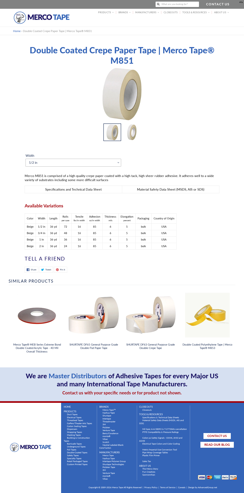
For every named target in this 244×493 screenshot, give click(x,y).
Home (17, 31)
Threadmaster (109, 421)
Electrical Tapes (74, 417)
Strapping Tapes (74, 432)
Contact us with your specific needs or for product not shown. (122, 392)
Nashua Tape (109, 412)
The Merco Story (150, 468)
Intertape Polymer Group (114, 461)
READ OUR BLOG (217, 444)
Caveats (181, 487)
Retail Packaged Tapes (77, 461)
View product (37, 318)
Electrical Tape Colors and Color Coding (161, 443)
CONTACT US (217, 436)
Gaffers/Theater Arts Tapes (79, 423)
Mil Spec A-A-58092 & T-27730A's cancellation (164, 429)
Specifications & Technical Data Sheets (160, 417)
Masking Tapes (74, 435)
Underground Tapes (76, 446)
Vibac (105, 439)
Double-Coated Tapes (77, 452)
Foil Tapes (71, 449)
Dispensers (72, 429)
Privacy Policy (150, 487)
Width (30, 155)
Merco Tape (108, 455)
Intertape (107, 418)
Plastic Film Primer (151, 455)
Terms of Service (167, 487)
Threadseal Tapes (75, 420)
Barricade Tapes (74, 443)
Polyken (106, 427)
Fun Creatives (148, 471)
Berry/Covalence (110, 433)
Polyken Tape (109, 467)
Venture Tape (109, 430)
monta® (106, 436)
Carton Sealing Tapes (77, 426)
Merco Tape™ (109, 410)
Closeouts (147, 410)
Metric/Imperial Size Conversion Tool (159, 449)
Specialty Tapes (74, 458)
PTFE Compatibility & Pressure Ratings (160, 432)
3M (104, 424)
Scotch (106, 442)
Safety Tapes (73, 455)
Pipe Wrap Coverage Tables (155, 452)
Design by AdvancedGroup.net (202, 487)
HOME (67, 406)
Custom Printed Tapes (77, 464)
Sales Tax (146, 461)
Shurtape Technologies (113, 464)
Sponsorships (148, 474)
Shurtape (107, 415)
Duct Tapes (72, 414)
